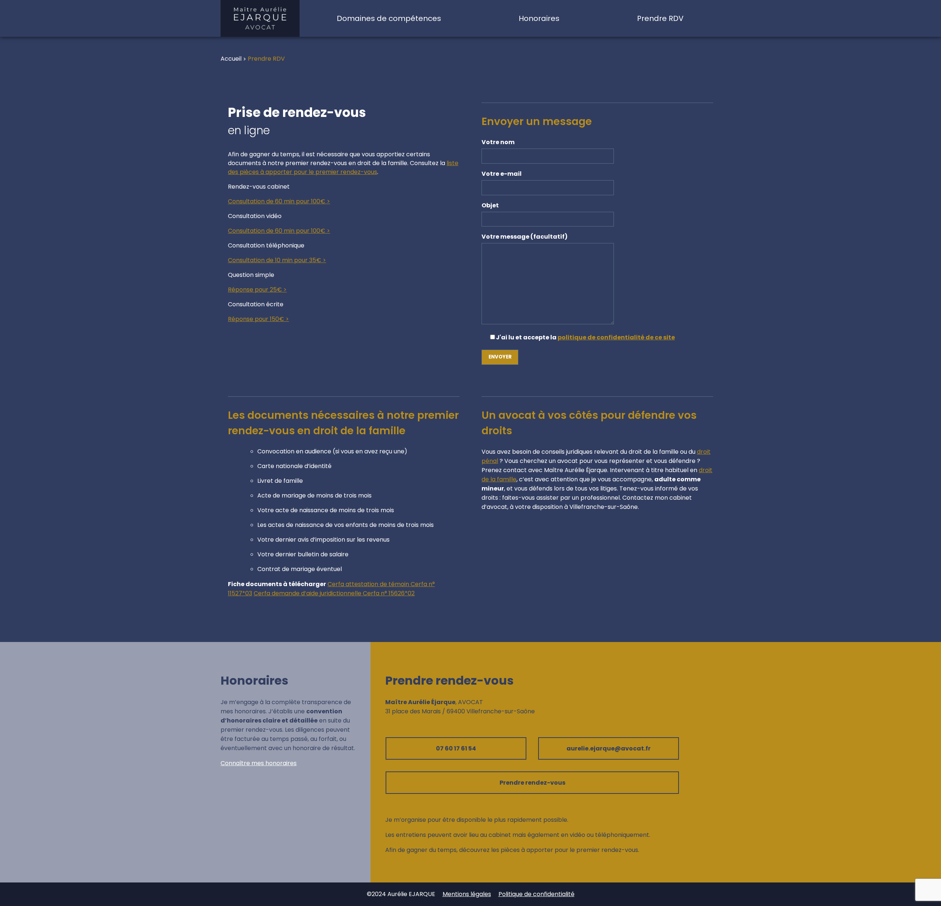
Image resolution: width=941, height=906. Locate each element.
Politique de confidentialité (536, 894)
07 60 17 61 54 (456, 748)
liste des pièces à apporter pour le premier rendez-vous (343, 167)
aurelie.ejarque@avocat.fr (608, 748)
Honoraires (539, 18)
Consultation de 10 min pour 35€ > (277, 260)
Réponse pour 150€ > (258, 319)
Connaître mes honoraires (259, 763)
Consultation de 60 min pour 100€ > (279, 201)
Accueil (231, 58)
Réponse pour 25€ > (257, 289)
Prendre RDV (660, 18)
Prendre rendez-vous (532, 782)
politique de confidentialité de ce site (616, 337)
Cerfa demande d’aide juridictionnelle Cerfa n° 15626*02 (334, 593)
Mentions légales (467, 894)
